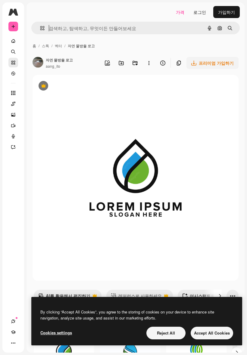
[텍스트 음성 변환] (13, 136)
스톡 (45, 45)
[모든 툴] (13, 93)
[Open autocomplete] (40, 28)
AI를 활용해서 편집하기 (64, 297)
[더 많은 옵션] (149, 63)
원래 (67, 86)
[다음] (219, 296)
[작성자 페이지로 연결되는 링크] (38, 63)
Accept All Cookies (212, 333)
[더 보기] (13, 343)
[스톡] (13, 62)
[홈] (13, 41)
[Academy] (13, 332)
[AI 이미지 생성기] (13, 114)
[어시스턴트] (13, 147)
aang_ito (53, 66)
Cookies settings (56, 332)
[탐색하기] (13, 73)
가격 (180, 12)
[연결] (13, 321)
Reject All (166, 333)
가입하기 (226, 12)
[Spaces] (13, 104)
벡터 (58, 45)
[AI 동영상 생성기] (13, 125)
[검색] (13, 52)
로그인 (199, 12)
